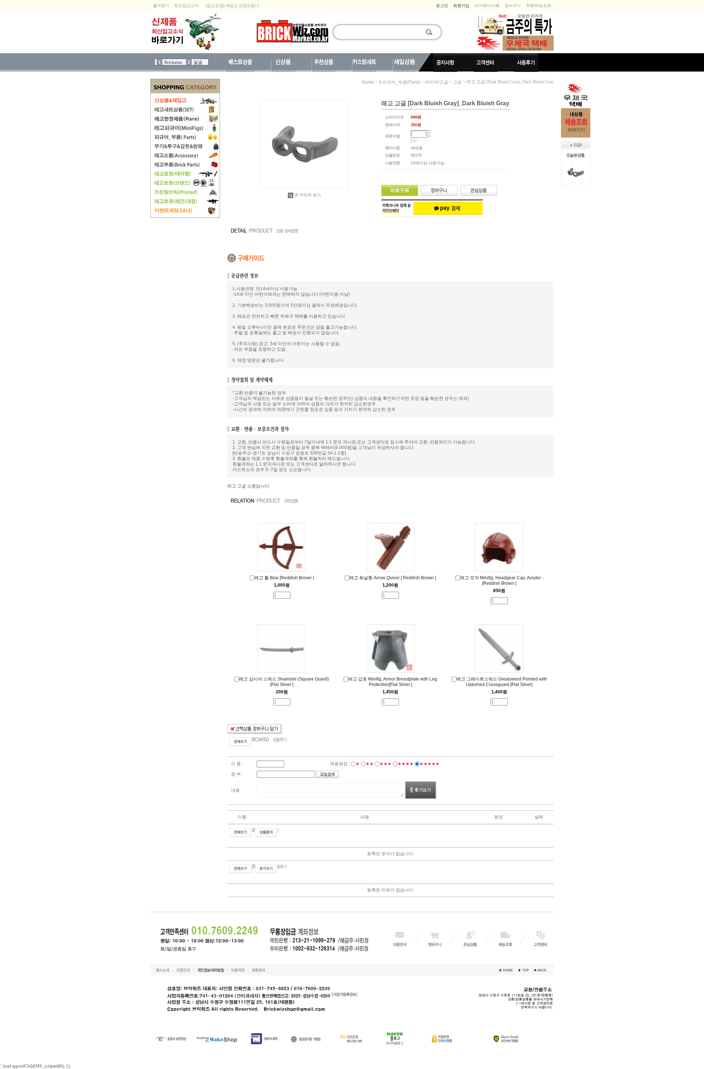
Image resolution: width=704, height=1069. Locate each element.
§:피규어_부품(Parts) (399, 82)
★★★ (386, 763)
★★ (370, 763)
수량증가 (414, 139)
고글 (457, 82)
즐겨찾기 (161, 5)
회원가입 (461, 5)
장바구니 (513, 5)
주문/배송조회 (538, 5)
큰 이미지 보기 (307, 195)
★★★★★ (429, 763)
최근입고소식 (186, 5)
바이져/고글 (436, 82)
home (368, 82)
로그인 (442, 5)
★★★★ (405, 763)
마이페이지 (484, 5)
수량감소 (414, 142)
